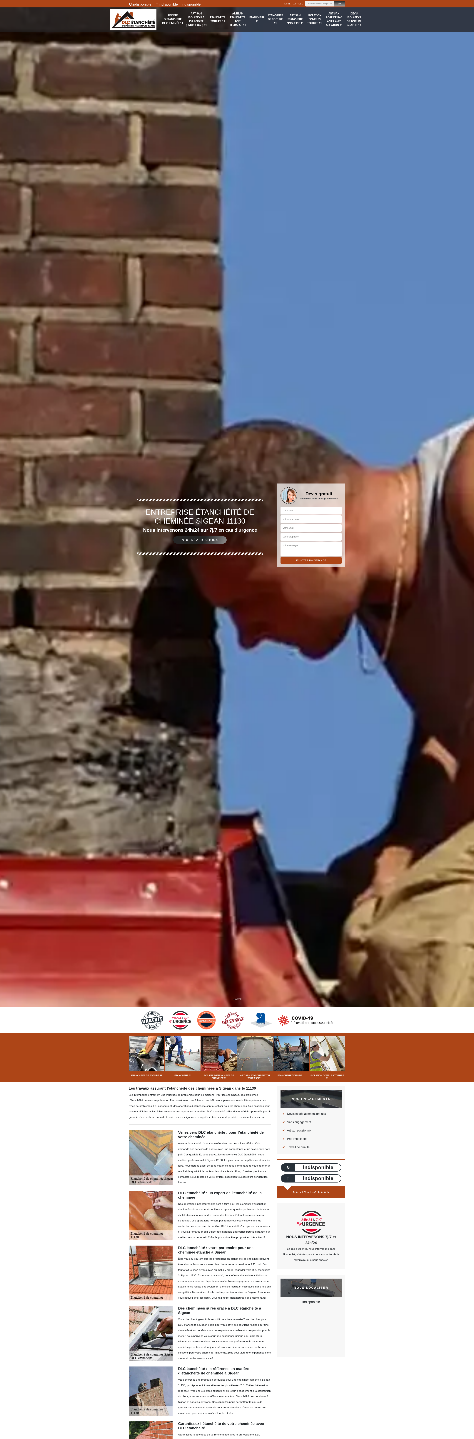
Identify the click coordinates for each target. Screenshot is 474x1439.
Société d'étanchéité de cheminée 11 (172, 19)
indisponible (141, 4)
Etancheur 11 (256, 19)
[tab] (237, 575)
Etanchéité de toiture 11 (275, 19)
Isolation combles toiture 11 (314, 19)
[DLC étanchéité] (133, 19)
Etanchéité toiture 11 (217, 19)
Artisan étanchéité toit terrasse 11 (238, 19)
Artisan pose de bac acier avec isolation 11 (334, 19)
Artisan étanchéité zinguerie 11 (295, 19)
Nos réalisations (200, 540)
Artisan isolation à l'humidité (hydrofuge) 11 (196, 19)
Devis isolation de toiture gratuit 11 (354, 19)
